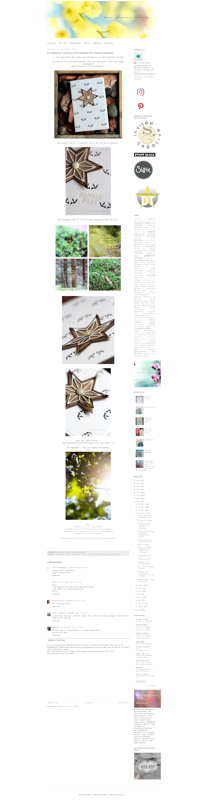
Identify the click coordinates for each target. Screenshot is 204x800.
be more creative (143, 647)
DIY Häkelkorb (141, 683)
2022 (138, 486)
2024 (138, 480)
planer (153, 309)
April (140, 597)
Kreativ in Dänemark (144, 621)
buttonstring (139, 234)
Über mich (63, 43)
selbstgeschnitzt (140, 317)
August (141, 585)
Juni (140, 591)
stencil (137, 331)
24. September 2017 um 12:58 (72, 627)
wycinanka (144, 356)
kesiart (152, 278)
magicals (151, 286)
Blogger (121, 795)
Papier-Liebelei (142, 633)
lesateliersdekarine (148, 284)
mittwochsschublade (141, 295)
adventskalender (139, 221)
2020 (138, 492)
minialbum (138, 293)
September (142, 513)
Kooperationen (75, 43)
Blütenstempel (141, 624)
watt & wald (145, 347)
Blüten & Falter (147, 397)
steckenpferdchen (142, 328)
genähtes (149, 255)
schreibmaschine (148, 313)
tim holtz (151, 335)
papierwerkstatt (148, 305)
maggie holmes (140, 286)
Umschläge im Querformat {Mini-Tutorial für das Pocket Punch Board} (145, 465)
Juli (140, 588)
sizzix (152, 322)
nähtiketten (138, 301)
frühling (138, 253)
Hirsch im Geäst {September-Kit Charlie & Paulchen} (144, 550)
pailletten (145, 303)
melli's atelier (142, 674)
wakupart (143, 345)
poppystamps (138, 311)
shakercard (151, 318)
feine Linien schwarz (87, 533)
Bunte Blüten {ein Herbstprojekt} (145, 516)
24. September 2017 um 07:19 (73, 600)
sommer (152, 324)
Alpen (153, 223)
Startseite (51, 43)
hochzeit (137, 269)
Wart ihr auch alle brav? (148, 430)
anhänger (138, 225)
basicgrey (138, 229)
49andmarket (138, 219)
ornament (151, 301)
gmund (136, 262)
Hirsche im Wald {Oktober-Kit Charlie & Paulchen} (144, 525)
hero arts (150, 266)
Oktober (96, 529)
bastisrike (151, 229)
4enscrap (151, 219)
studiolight (150, 333)
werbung (137, 354)
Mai (139, 594)
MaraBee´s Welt (142, 619)
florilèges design (141, 251)
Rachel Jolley (57, 613)
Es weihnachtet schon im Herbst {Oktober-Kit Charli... (146, 534)
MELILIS (139, 667)
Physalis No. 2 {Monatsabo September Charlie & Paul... (146, 574)
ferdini (144, 249)
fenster (137, 249)
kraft (136, 282)
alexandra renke (142, 223)
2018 (138, 498)
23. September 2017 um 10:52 (77, 567)
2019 (138, 495)
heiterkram (140, 681)
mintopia (152, 292)
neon (145, 301)
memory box (140, 290)
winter (146, 354)
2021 (138, 489)
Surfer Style (149, 407)
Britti (54, 582)
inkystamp (138, 273)
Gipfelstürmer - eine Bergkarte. (146, 580)
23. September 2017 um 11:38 (69, 582)
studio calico (139, 333)
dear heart (150, 240)
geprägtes (138, 258)
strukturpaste (149, 331)
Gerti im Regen (143, 544)
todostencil (138, 337)
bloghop (151, 232)
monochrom (147, 297)
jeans (153, 273)
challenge (151, 234)
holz (153, 269)
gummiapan (151, 262)
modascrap (138, 297)
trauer (136, 339)
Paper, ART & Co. (143, 654)
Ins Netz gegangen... (149, 451)
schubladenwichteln (141, 316)
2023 (138, 483)
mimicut (152, 290)
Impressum (97, 43)
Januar (141, 606)
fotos (83, 554)
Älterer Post (123, 703)
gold (142, 262)
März (140, 600)
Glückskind (148, 440)
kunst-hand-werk (142, 660)
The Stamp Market (140, 335)
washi (136, 347)
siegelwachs (138, 320)
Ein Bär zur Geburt (145, 520)
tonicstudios (150, 337)
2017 (138, 501)
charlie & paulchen (62, 554)
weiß (153, 351)
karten (96, 554)
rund (135, 313)
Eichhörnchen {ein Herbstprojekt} (145, 541)
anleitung (151, 225)
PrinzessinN (57, 600)
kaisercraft (138, 276)
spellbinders (139, 326)
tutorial (137, 341)
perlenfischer (139, 309)
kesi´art (138, 278)
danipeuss (138, 240)
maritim (137, 288)
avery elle (150, 227)
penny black (144, 307)
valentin (137, 343)
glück (153, 260)
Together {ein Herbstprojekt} (144, 563)
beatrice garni (140, 232)
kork (153, 280)
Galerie (87, 43)
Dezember (142, 504)
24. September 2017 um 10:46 (75, 613)
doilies (137, 247)
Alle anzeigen (150, 685)
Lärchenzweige (145, 282)
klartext (137, 280)
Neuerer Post (53, 703)
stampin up (150, 326)
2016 (138, 610)
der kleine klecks (143, 63)
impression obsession (144, 271)
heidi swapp (149, 264)
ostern (136, 303)
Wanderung (104, 554)
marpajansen (150, 288)
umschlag (151, 341)
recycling (151, 311)
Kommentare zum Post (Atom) (68, 706)
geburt (136, 256)
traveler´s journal (148, 339)
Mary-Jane (56, 627)
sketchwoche (138, 324)
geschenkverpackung (141, 260)
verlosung (145, 343)
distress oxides (148, 244)
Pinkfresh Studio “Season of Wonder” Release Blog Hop (143, 628)
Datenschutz (108, 43)
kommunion (146, 280)
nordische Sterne (85, 526)
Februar (141, 603)
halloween (138, 264)
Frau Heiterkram (58, 567)
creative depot (144, 238)
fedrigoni (75, 554)
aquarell (138, 227)
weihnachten (114, 554)
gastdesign (151, 253)
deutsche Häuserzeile (93, 531)
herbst (89, 554)
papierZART (140, 642)
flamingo (151, 249)
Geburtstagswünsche (143, 643)
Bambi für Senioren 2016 (148, 420)
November (142, 507)
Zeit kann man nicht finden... (146, 567)
